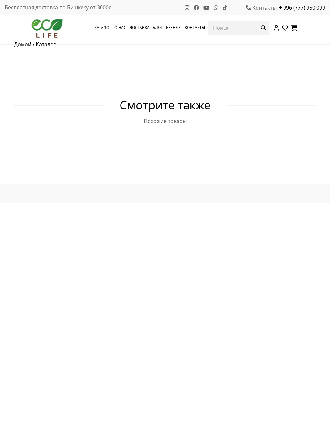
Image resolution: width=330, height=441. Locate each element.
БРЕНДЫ (173, 27)
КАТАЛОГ (102, 27)
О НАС (120, 27)
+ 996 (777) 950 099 (302, 7)
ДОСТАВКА (140, 27)
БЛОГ (158, 27)
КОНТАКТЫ (195, 27)
